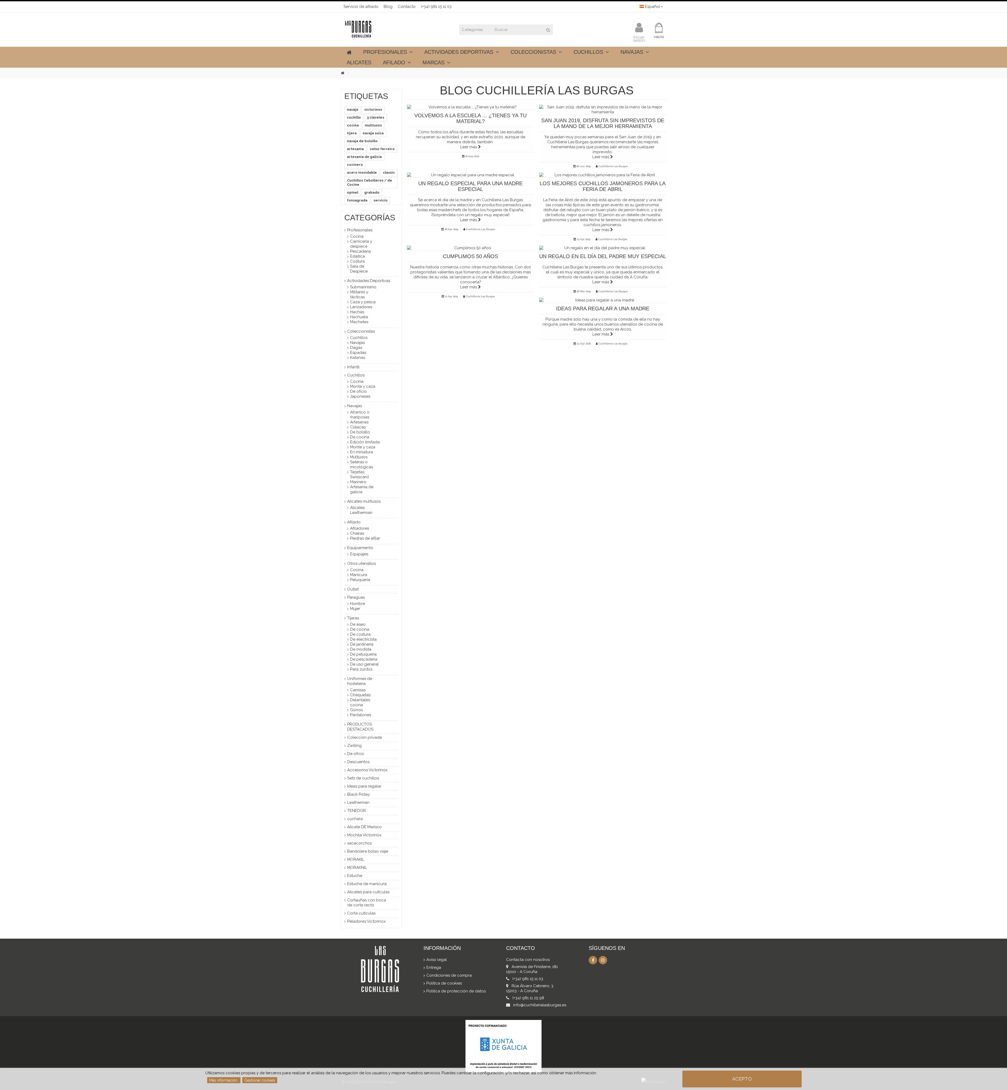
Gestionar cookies (259, 1080)
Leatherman (358, 802)
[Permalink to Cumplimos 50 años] (470, 248)
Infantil (353, 367)
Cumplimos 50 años (470, 256)
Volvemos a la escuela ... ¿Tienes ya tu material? (470, 118)
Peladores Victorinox (366, 921)
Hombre (357, 603)
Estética (357, 256)
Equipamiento (360, 547)
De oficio (358, 391)
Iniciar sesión (639, 38)
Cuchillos (358, 337)
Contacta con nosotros (528, 959)
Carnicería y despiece (361, 244)
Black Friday (358, 794)
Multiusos (358, 457)
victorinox (373, 109)
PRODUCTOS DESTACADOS (360, 727)
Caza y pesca (363, 302)
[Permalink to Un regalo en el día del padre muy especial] (602, 248)
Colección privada (364, 737)
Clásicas (358, 427)
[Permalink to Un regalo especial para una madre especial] (470, 175)
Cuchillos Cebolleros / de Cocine (369, 182)
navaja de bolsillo (362, 141)
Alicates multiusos (364, 501)
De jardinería (361, 644)
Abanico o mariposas (359, 414)
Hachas (357, 312)
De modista (360, 649)
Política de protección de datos (456, 991)
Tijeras (353, 618)
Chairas (357, 533)
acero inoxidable (362, 172)
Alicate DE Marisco (364, 827)
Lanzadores (361, 307)
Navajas (357, 342)
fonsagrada (357, 200)
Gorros (356, 710)
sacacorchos (359, 843)
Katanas (357, 357)
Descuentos (358, 761)
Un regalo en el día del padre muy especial (602, 256)
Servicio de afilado (361, 6)
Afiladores (359, 528)
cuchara (355, 818)
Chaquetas (360, 695)
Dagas (356, 347)
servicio (380, 200)
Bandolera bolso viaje (367, 851)
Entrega (433, 967)
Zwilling (354, 745)
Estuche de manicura (367, 883)
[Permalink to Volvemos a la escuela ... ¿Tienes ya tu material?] (470, 107)
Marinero (358, 482)
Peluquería (360, 579)
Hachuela (359, 317)
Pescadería (360, 251)
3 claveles (375, 117)
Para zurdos (361, 669)
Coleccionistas (361, 331)
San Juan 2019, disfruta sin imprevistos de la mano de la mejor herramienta (602, 123)
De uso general (364, 664)
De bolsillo (360, 432)
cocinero (355, 165)
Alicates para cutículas (368, 892)
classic (389, 172)
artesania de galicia (364, 157)
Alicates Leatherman (361, 510)
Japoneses (360, 396)
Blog (388, 6)
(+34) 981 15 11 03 (436, 6)
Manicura (358, 574)
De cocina (359, 437)
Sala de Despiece (359, 269)
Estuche (354, 875)
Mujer (355, 608)
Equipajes (359, 554)
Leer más (469, 147)
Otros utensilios (361, 563)
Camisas (358, 690)
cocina (353, 125)
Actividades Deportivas (368, 280)
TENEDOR (356, 810)
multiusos (373, 125)
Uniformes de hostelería (359, 681)
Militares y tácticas (359, 294)
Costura (357, 261)
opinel (352, 192)
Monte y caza (362, 386)
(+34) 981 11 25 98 (528, 998)
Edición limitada (365, 442)
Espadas (358, 352)
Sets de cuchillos (363, 778)
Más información (223, 1080)
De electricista (363, 639)
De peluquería (363, 654)
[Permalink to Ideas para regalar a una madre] (602, 300)
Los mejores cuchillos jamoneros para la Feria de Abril (603, 186)
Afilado (354, 522)
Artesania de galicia (361, 489)
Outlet (353, 589)
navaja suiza (373, 133)
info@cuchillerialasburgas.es (539, 1005)
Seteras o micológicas (361, 464)
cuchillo (354, 117)
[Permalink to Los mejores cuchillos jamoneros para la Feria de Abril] (602, 175)
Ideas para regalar (364, 786)
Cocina (356, 236)
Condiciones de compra (449, 975)
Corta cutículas (361, 913)
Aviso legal (436, 959)
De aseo (358, 624)
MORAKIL (355, 859)
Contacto (407, 6)
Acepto (742, 1079)
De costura (360, 634)
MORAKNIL (357, 867)
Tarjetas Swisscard (359, 474)
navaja (352, 109)
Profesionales (359, 230)
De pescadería (363, 659)
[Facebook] (593, 960)
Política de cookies (444, 983)
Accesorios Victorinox (367, 770)
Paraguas (356, 597)
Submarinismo (363, 287)
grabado (371, 192)
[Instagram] (603, 960)
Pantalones (360, 715)
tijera (352, 133)
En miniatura (361, 452)
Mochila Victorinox (364, 835)
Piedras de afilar (365, 538)
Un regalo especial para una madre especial (470, 186)
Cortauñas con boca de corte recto (366, 902)
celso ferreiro (382, 149)
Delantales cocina (360, 702)
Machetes (359, 322)
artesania (355, 149)
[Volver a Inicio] (346, 72)
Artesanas (359, 422)
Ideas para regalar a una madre (602, 308)
